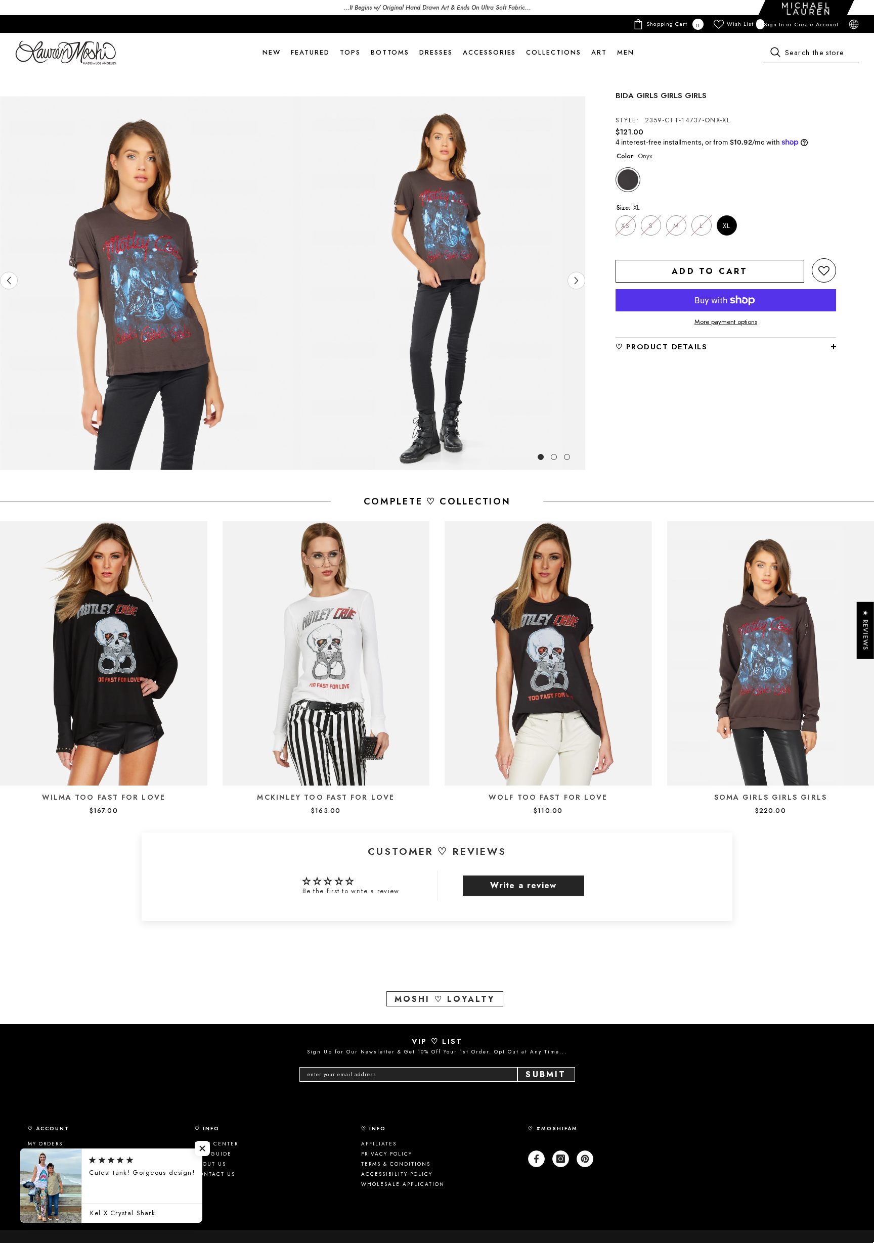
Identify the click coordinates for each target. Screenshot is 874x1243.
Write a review (523, 885)
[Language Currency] (854, 24)
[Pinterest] (585, 1158)
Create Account (817, 24)
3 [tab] (567, 457)
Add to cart (710, 271)
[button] (824, 270)
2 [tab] (554, 457)
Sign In (775, 24)
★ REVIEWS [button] (865, 630)
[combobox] (811, 53)
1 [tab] (541, 457)
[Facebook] (536, 1158)
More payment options (725, 322)
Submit (546, 1074)
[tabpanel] (146, 283)
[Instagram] (560, 1158)
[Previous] (9, 281)
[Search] (811, 53)
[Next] (576, 281)
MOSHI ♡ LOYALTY (445, 999)
